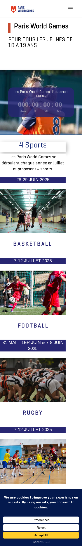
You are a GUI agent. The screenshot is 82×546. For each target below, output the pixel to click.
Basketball (32, 244)
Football (33, 326)
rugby (33, 413)
